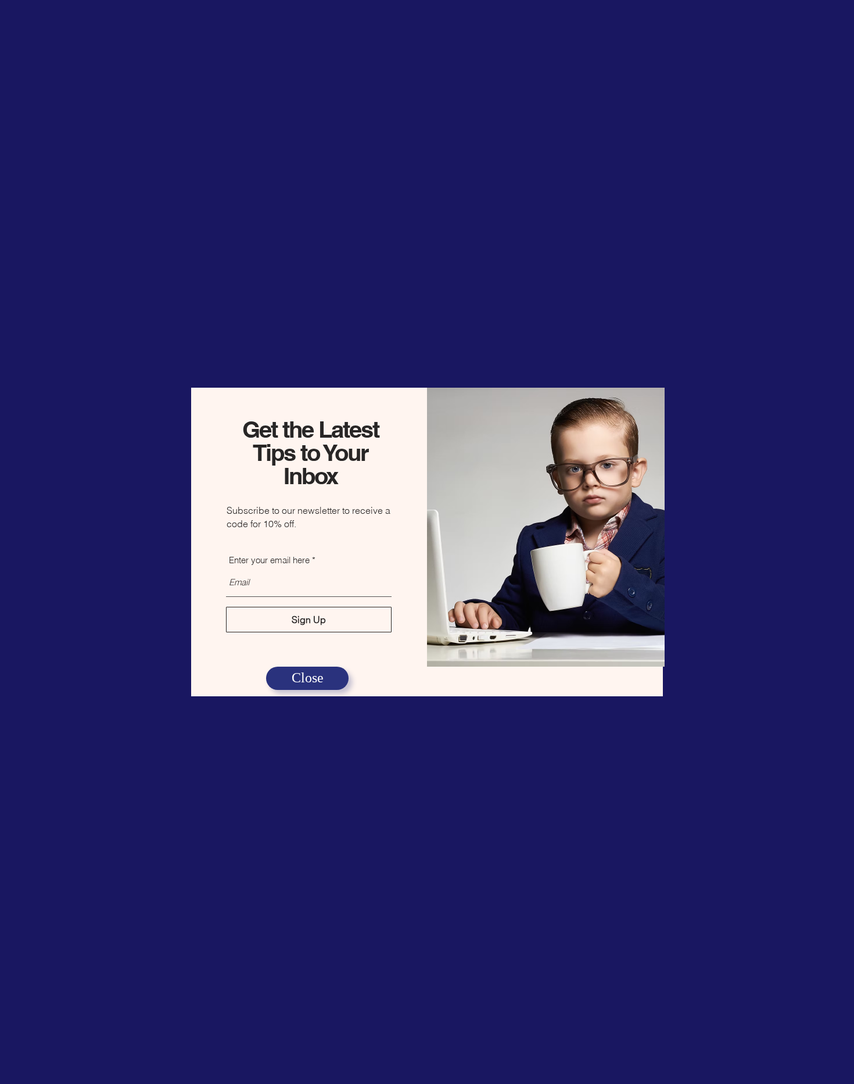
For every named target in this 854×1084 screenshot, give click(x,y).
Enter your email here (269, 560)
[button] (307, 678)
